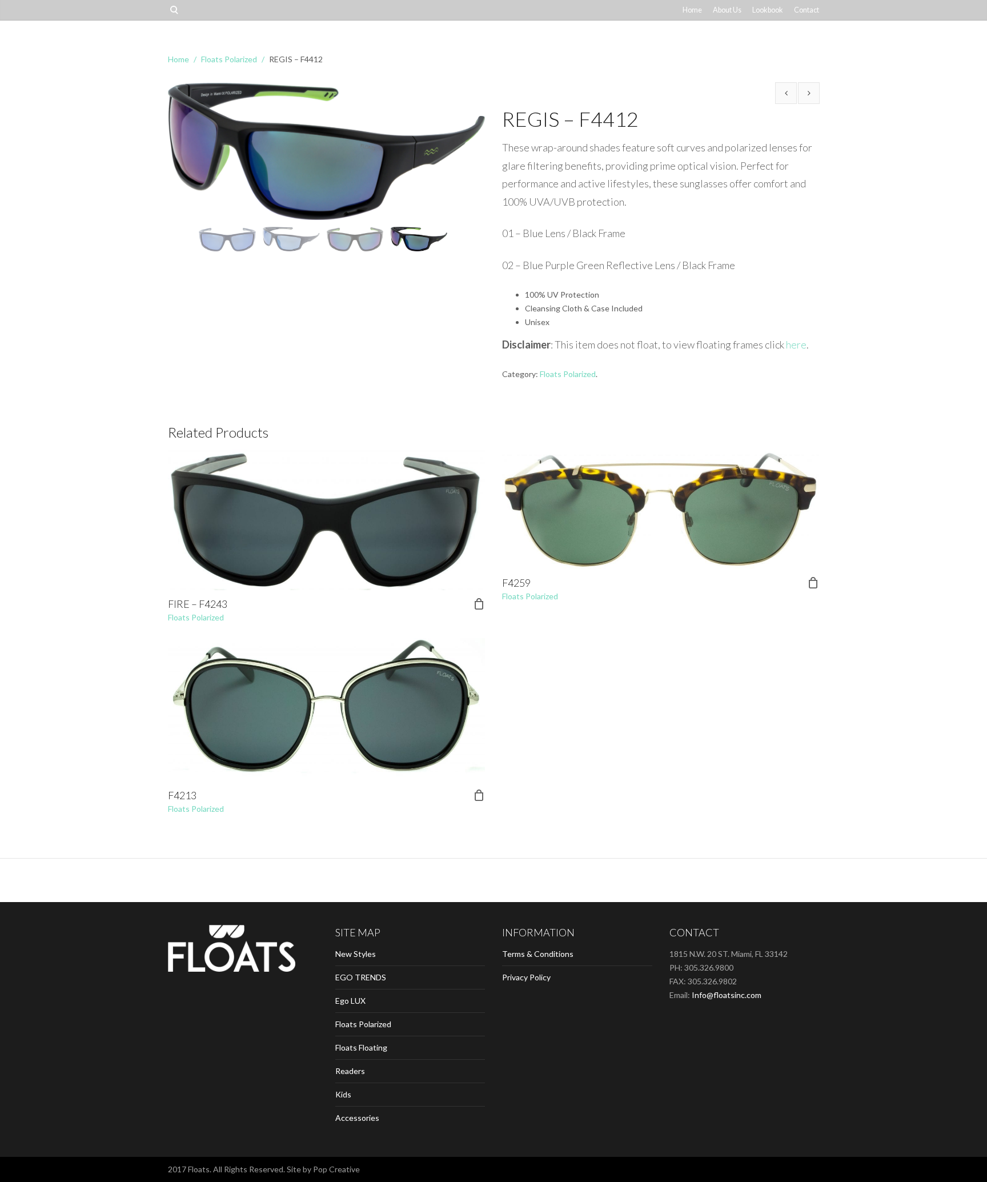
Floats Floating (361, 1047)
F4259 (516, 582)
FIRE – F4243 (197, 604)
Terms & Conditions (537, 954)
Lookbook (767, 10)
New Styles (355, 954)
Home (692, 10)
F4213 (182, 795)
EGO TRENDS (360, 977)
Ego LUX (350, 1000)
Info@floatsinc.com (726, 995)
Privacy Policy (526, 977)
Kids (343, 1094)
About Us (727, 10)
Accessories (357, 1118)
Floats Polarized (229, 59)
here (796, 344)
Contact (806, 10)
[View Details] (326, 520)
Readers (350, 1071)
